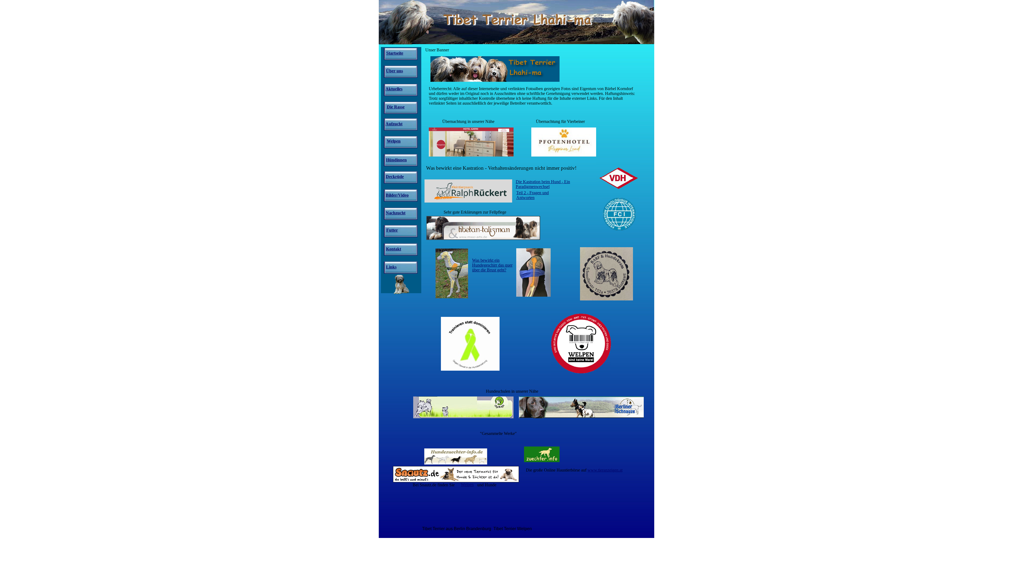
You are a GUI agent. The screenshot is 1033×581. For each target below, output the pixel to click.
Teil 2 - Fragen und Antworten (532, 195)
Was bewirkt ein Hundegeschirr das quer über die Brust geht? (492, 265)
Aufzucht (393, 124)
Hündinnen (396, 160)
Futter (392, 230)
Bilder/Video (397, 195)
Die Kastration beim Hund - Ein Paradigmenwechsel (543, 184)
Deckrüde (395, 176)
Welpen (467, 484)
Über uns (394, 71)
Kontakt (393, 249)
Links (391, 267)
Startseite (394, 53)
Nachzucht (395, 213)
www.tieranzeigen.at (605, 470)
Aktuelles (393, 89)
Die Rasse (396, 107)
